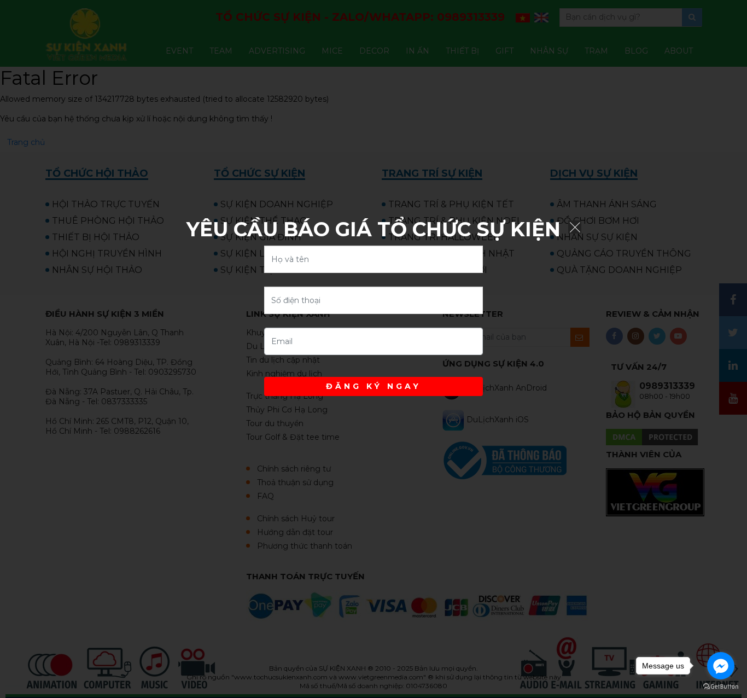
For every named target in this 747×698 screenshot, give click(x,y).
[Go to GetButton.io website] (720, 686)
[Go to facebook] (720, 665)
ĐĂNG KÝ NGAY (373, 386)
